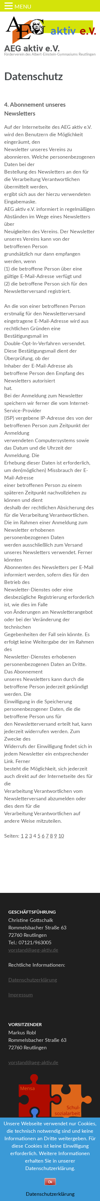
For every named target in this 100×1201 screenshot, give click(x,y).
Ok (50, 1182)
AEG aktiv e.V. (32, 48)
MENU (22, 7)
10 (61, 836)
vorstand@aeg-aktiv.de (33, 950)
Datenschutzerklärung (32, 980)
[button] (9, 6)
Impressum (20, 995)
